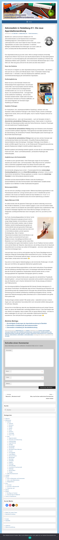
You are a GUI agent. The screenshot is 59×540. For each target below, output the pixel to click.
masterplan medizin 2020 (10, 332)
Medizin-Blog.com (23, 33)
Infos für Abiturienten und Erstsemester (16, 478)
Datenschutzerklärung (10, 527)
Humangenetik (12, 452)
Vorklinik (9, 422)
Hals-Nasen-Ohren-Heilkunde (15, 449)
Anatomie (11, 423)
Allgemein (7, 418)
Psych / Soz (11, 434)
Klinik (8, 436)
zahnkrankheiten (13, 334)
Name (7, 371)
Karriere (7, 491)
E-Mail (7, 377)
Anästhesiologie (12, 441)
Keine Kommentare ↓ (33, 33)
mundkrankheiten (36, 332)
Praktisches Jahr (11, 488)
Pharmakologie (12, 465)
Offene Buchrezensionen (12, 473)
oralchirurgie (17, 333)
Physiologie (11, 433)
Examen (10, 451)
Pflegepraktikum (10, 481)
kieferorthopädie (46, 330)
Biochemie (11, 425)
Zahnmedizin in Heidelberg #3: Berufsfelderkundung (22, 327)
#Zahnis (28, 330)
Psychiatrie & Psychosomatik (15, 467)
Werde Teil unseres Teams (11, 512)
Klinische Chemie (13, 455)
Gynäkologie (11, 447)
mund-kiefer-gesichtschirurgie (25, 332)
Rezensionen (8, 420)
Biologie (10, 426)
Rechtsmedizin (12, 470)
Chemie (10, 428)
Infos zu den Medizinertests (13, 480)
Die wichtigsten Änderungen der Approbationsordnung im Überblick (27, 323)
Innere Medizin (12, 454)
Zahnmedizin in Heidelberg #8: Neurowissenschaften (22, 325)
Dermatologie (12, 446)
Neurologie (11, 459)
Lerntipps (7, 475)
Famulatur (9, 485)
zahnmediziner (20, 334)
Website (8, 383)
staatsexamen (33, 333)
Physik (10, 430)
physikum (23, 333)
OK (30, 537)
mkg (17, 332)
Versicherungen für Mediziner (13, 494)
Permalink (7, 336)
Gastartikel (7, 520)
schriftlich (28, 333)
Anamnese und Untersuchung (15, 439)
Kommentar (9, 350)
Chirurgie (11, 444)
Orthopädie (11, 460)
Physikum (11, 431)
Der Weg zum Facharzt (12, 493)
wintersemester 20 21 (42, 333)
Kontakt (7, 519)
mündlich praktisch (45, 332)
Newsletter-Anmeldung (10, 514)
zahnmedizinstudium (28, 334)
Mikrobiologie (12, 457)
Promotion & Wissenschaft (13, 486)
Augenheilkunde (12, 443)
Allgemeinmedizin (13, 438)
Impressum (7, 525)
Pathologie (11, 464)
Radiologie (11, 468)
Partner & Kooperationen (10, 496)
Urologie (10, 472)
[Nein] (57, 536)
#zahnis (40, 330)
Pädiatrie (11, 462)
